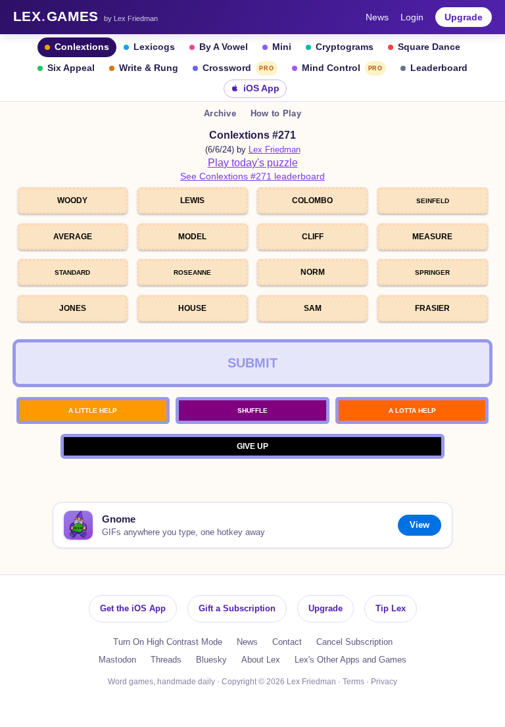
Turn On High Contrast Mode (167, 642)
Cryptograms (344, 47)
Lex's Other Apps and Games (350, 660)
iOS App (261, 88)
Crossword (238, 68)
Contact (287, 642)
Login (411, 17)
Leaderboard (439, 68)
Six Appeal (71, 68)
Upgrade (464, 17)
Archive (220, 113)
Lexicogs (154, 47)
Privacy (384, 681)
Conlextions (82, 47)
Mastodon (117, 660)
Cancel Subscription (354, 642)
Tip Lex (390, 608)
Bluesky (211, 660)
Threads (166, 660)
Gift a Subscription (237, 608)
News (377, 17)
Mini (281, 47)
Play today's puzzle (253, 162)
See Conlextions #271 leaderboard (252, 176)
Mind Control (342, 68)
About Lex (260, 660)
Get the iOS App (133, 608)
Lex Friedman (275, 149)
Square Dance (429, 47)
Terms (353, 681)
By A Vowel (223, 47)
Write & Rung (148, 68)
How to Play (276, 113)
